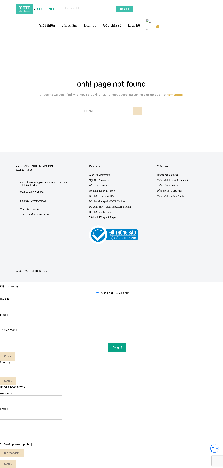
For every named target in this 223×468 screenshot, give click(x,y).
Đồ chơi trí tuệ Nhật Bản (101, 196)
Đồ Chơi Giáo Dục (99, 185)
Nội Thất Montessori (99, 180)
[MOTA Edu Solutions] (24, 8)
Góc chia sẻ (112, 25)
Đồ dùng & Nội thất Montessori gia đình (110, 206)
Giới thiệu (47, 25)
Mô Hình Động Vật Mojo (102, 217)
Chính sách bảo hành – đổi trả (172, 180)
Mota (27, 271)
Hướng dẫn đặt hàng (167, 174)
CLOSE (8, 380)
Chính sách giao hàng (168, 185)
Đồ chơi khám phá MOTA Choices (107, 201)
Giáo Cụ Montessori (99, 174)
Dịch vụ (90, 25)
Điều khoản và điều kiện (169, 190)
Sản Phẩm (69, 25)
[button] (124, 9)
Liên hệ (134, 25)
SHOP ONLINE (47, 9)
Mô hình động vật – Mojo (102, 190)
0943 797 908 (36, 192)
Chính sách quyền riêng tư (170, 196)
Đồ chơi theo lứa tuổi (100, 212)
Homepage (175, 95)
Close (7, 356)
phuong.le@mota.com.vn (33, 200)
